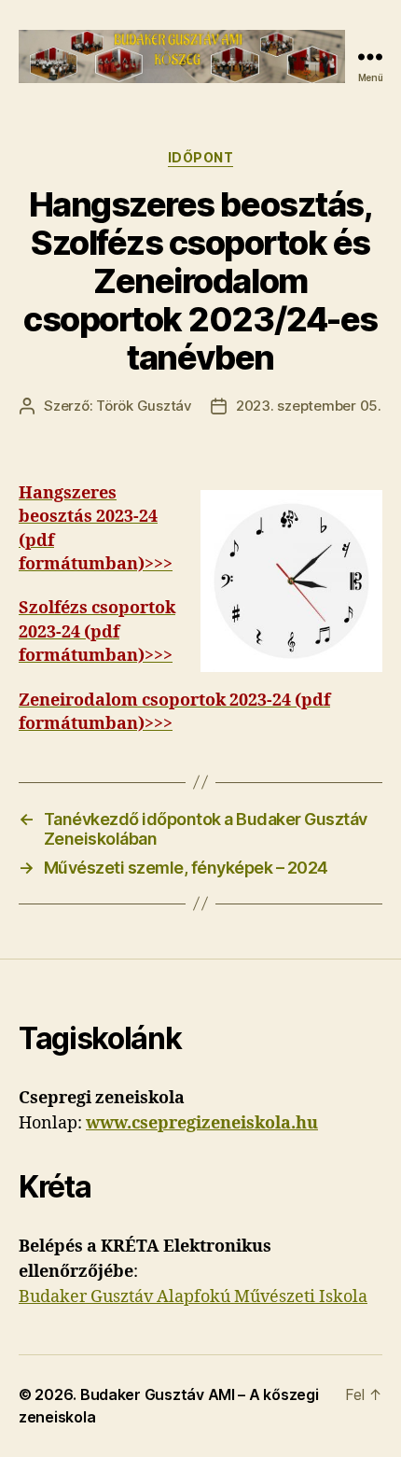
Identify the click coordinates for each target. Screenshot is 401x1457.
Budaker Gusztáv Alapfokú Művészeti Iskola (193, 1297)
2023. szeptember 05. (308, 405)
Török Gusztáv (144, 405)
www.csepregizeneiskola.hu (202, 1123)
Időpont (201, 157)
